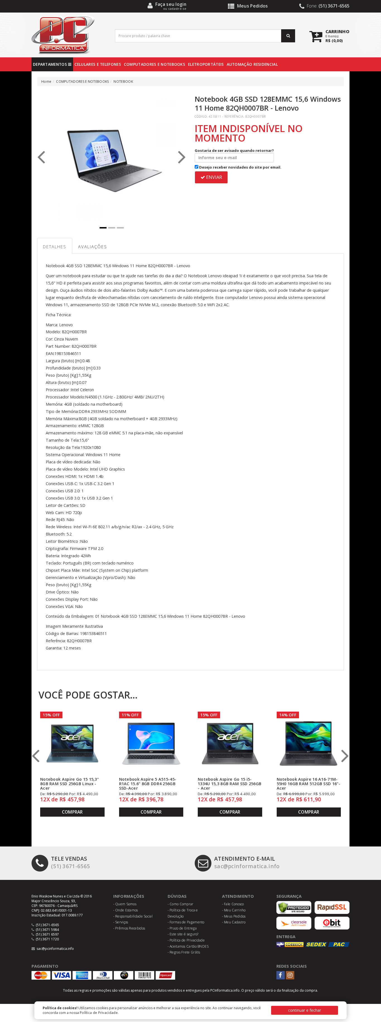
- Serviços (120, 922)
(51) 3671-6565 (70, 862)
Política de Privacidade (99, 1012)
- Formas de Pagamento (186, 922)
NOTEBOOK (123, 81)
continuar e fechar (304, 1010)
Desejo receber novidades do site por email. (239, 167)
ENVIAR (213, 177)
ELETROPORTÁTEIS (206, 64)
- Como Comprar (181, 904)
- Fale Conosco (233, 904)
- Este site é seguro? (183, 934)
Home (46, 81)
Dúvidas (177, 896)
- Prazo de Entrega (182, 928)
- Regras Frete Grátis (184, 952)
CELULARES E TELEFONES (97, 64)
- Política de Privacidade (186, 940)
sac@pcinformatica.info (247, 862)
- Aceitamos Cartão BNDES (188, 946)
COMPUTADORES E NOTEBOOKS (154, 64)
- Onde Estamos (125, 910)
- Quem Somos (125, 904)
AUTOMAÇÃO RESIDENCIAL (252, 64)
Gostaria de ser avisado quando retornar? (234, 150)
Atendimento (238, 896)
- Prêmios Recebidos (129, 928)
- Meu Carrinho (234, 910)
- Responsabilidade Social (133, 916)
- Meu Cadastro (234, 922)
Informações (128, 896)
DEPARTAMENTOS (50, 64)
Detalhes (54, 246)
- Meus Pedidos (234, 916)
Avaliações (92, 246)
